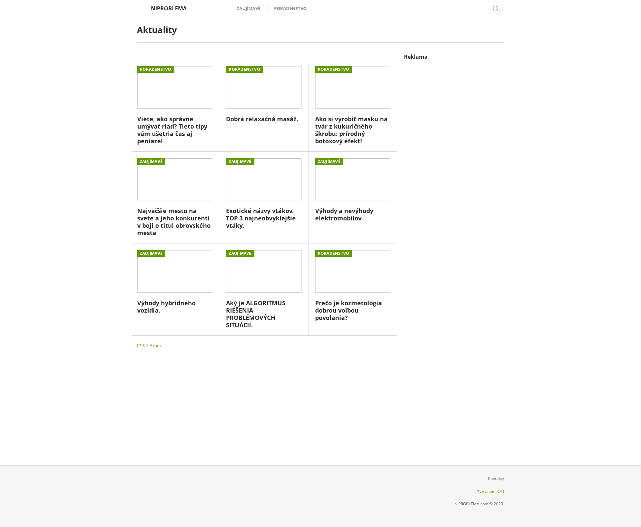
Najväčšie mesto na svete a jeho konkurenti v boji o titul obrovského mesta (174, 222)
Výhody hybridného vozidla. (166, 306)
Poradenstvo (290, 8)
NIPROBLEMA (169, 8)
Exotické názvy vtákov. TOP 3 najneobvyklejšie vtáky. (261, 218)
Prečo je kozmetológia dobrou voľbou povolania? (348, 310)
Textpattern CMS (490, 491)
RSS (141, 345)
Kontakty (496, 478)
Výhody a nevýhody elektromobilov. (344, 214)
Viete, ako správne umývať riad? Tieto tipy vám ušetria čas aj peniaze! (172, 130)
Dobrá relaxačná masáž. (262, 119)
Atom (155, 345)
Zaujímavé (248, 8)
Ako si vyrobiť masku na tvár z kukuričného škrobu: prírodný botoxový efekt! (351, 130)
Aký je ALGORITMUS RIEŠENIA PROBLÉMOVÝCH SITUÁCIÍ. (255, 314)
